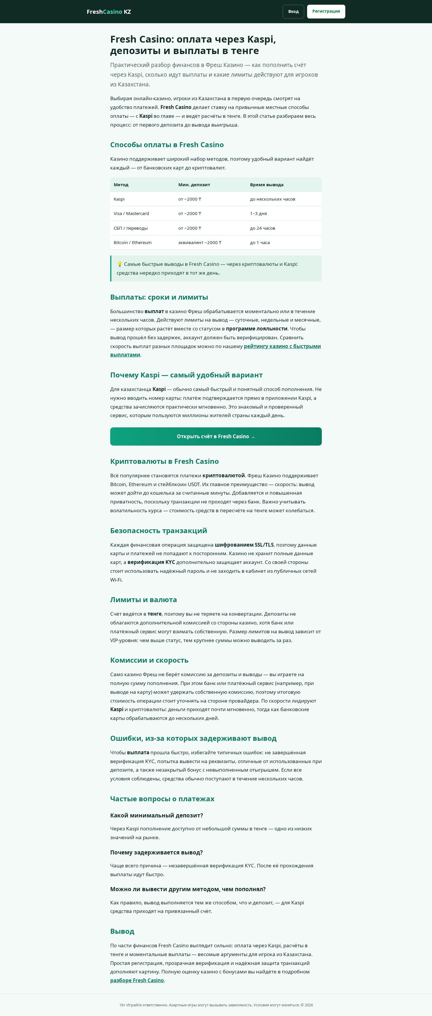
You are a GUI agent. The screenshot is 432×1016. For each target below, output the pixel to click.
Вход (293, 11)
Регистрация (326, 11)
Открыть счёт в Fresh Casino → (216, 436)
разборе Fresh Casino (137, 980)
